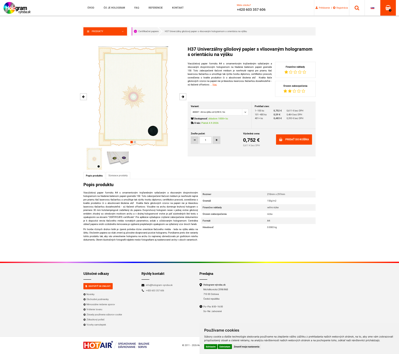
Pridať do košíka (297, 139)
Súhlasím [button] (211, 346)
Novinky (90, 294)
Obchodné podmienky (98, 299)
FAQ (136, 7)
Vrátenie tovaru (94, 309)
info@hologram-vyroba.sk (159, 285)
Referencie (156, 7)
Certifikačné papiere (146, 31)
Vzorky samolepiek (96, 324)
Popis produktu (94, 175)
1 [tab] (131, 142)
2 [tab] (135, 142)
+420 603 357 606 (155, 290)
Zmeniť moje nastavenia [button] (246, 346)
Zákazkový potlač (96, 319)
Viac (214, 84)
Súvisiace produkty (118, 175)
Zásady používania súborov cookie (104, 314)
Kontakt (178, 7)
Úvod (90, 7)
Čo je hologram (114, 7)
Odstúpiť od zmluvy (99, 286)
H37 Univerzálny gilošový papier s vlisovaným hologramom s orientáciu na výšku (206, 31)
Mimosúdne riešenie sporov (101, 304)
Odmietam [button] (224, 346)
